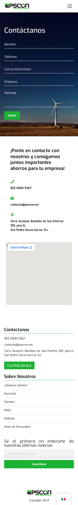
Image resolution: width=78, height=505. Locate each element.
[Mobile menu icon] (70, 6)
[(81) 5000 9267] (12, 181)
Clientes (9, 402)
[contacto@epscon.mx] (12, 198)
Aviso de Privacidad (17, 427)
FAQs (7, 410)
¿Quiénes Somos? (16, 385)
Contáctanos (19, 365)
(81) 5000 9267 (21, 188)
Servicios (10, 394)
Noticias (9, 418)
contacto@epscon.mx (24, 205)
